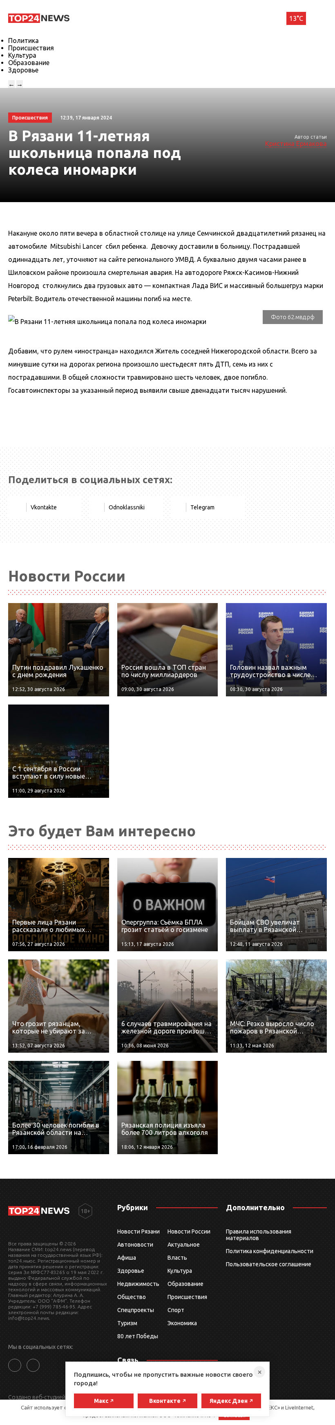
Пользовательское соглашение (268, 1264)
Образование (28, 62)
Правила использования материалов (258, 1234)
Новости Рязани (138, 1231)
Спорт (176, 1310)
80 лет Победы (137, 1336)
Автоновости (135, 1244)
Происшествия (31, 48)
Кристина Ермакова (296, 143)
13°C (296, 18)
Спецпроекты (135, 1310)
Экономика (182, 1323)
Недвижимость (138, 1284)
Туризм (127, 1323)
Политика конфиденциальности (269, 1251)
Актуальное (184, 1244)
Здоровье (23, 70)
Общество (131, 1297)
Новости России (189, 1231)
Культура (22, 55)
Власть (177, 1257)
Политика (23, 40)
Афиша (126, 1257)
